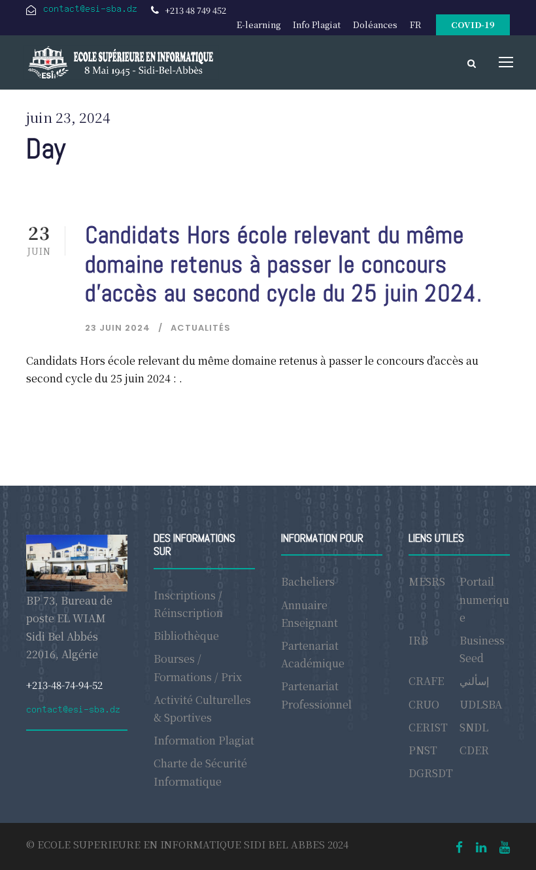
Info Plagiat (317, 24)
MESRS (427, 581)
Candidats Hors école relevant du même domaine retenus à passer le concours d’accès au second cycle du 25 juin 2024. (283, 264)
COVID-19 (473, 24)
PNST (423, 750)
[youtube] (504, 846)
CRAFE (426, 680)
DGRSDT (431, 772)
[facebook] (459, 846)
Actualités (201, 328)
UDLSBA (481, 704)
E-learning (258, 24)
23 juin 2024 (117, 328)
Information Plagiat (204, 740)
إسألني (474, 680)
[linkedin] (481, 846)
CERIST (428, 727)
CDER (474, 750)
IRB (418, 640)
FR (415, 24)
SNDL (474, 727)
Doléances (375, 24)
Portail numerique (484, 599)
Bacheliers (308, 581)
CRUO (424, 704)
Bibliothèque (186, 635)
